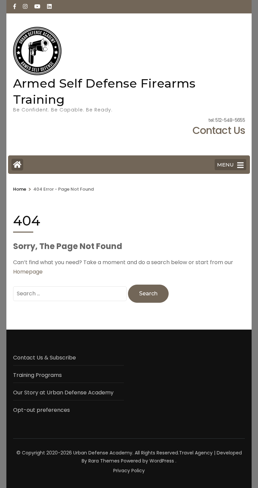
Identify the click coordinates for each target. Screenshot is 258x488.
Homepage (28, 272)
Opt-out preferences (41, 410)
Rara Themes (104, 460)
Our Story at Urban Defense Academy (63, 392)
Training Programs (37, 375)
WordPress (161, 460)
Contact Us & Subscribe (44, 357)
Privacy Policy (129, 470)
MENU (225, 164)
